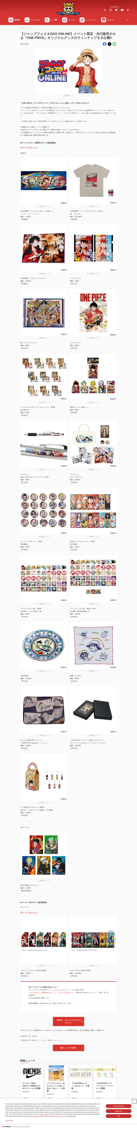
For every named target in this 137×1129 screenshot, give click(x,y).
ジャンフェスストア (60, 990)
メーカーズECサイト (65, 992)
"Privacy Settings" (44, 1114)
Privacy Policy (60, 1116)
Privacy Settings (118, 1106)
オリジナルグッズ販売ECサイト (41, 992)
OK (119, 1116)
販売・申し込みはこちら (29, 147)
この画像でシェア (68, 95)
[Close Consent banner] (134, 1101)
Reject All (118, 1111)
